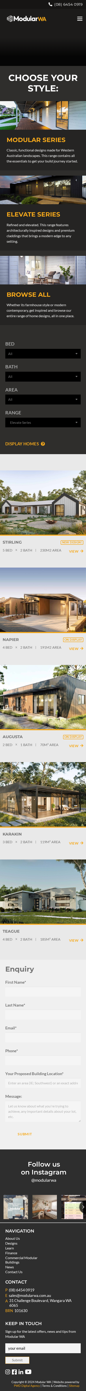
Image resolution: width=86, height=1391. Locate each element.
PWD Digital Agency (27, 1385)
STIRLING (12, 542)
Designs (11, 1243)
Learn (9, 1248)
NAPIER (11, 639)
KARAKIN (12, 834)
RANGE (13, 412)
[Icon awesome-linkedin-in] (21, 1372)
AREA (11, 389)
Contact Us (13, 1272)
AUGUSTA (13, 736)
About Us (12, 1238)
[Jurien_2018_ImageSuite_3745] (43, 270)
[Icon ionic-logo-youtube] (28, 1372)
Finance (11, 1253)
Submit (25, 1134)
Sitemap (74, 1385)
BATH (11, 366)
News (9, 1267)
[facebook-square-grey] (14, 1372)
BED (10, 343)
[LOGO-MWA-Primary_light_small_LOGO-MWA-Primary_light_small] (27, 18)
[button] (79, 18)
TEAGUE (11, 931)
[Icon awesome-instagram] (7, 1372)
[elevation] (43, 190)
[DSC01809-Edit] (43, 115)
